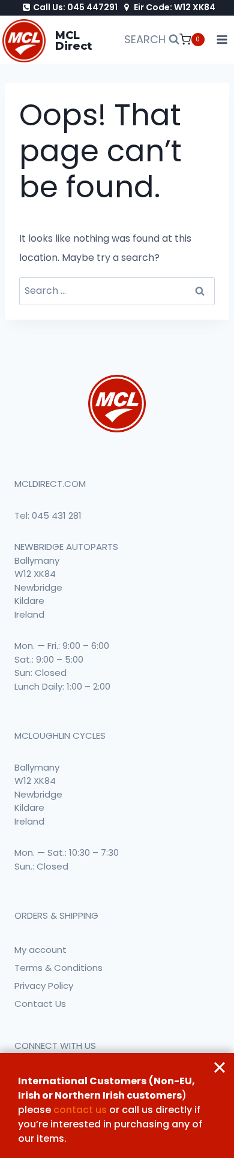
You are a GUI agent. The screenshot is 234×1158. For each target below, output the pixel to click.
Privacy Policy (43, 985)
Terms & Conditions (58, 967)
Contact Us (40, 1003)
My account (40, 949)
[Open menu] (222, 40)
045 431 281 (57, 515)
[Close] (219, 1067)
